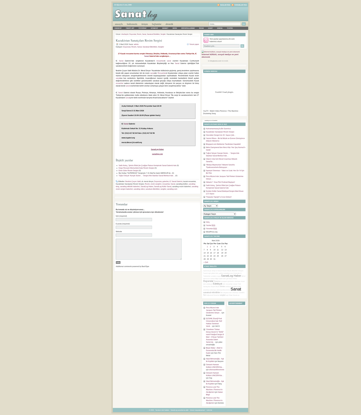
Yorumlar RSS (240, 5)
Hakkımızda (132, 23)
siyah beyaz (207, 271)
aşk (227, 295)
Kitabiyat (154, 28)
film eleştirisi (225, 292)
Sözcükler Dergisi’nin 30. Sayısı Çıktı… (221, 135)
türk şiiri (225, 278)
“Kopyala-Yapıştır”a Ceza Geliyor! (219, 197)
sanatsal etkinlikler (153, 189)
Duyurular (132, 34)
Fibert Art (130, 28)
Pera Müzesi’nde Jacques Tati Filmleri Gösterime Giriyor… (214, 310)
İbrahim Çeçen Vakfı (133, 181)
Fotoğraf (143, 28)
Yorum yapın (194, 44)
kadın (221, 278)
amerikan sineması (209, 290)
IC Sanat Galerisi (176, 181)
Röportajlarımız (188, 28)
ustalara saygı (216, 276)
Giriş (208, 222)
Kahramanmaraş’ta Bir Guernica (218, 129)
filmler (222, 286)
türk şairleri (219, 273)
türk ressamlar (228, 284)
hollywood (209, 295)
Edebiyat (118, 28)
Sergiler (163, 34)
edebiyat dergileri (231, 286)
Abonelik (169, 23)
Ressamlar (162, 73)
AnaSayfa (119, 23)
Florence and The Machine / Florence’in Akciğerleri (214, 389)
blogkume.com (215, 61)
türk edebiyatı (208, 284)
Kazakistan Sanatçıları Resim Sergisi (220, 132)
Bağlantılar (156, 23)
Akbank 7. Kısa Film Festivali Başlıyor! (220, 182)
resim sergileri (156, 184)
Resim (201, 28)
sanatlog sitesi (139, 189)
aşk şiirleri (211, 273)
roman (235, 284)
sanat (169, 61)
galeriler (165, 181)
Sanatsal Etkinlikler (153, 34)
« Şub (206, 262)
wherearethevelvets (223, 290)
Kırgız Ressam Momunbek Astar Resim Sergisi (136, 168)
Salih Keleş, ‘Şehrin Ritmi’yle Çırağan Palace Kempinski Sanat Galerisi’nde (147, 165)
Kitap (230, 295)
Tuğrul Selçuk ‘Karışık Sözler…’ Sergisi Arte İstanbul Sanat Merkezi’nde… (147, 176)
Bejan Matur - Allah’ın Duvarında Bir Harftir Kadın (214, 350)
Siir (204, 295)
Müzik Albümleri (232, 271)
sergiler (163, 189)
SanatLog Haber (157, 149)
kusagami (224, 281)
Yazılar (210, 225)
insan (243, 281)
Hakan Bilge (214, 278)
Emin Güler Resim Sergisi (128, 171)
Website (119, 232)
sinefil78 (241, 292)
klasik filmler (233, 278)
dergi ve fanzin (217, 271)
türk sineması (233, 292)
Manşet (165, 28)
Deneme (216, 295)
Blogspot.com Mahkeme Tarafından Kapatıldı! (223, 144)
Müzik (175, 28)
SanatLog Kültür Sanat (162, 187)
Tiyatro (230, 28)
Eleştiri (213, 286)
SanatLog (236, 295)
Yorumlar (211, 229)
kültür (239, 286)
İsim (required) (121, 216)
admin (136, 44)
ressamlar (160, 61)
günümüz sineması (234, 281)
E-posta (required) (123, 224)
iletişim (144, 23)
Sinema (220, 28)
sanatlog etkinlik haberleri (130, 187)
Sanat (210, 28)
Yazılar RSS (225, 5)
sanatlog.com (172, 189)
